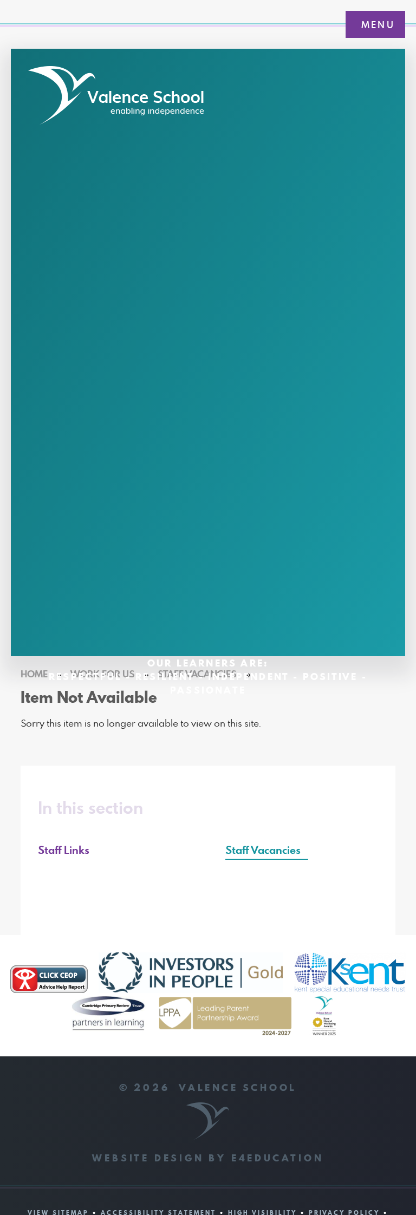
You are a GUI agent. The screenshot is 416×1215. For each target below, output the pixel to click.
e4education (277, 1158)
